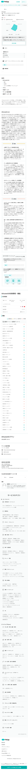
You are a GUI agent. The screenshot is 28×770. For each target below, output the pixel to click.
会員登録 (18, 1)
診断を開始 (14, 43)
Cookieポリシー (5, 749)
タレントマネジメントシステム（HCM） (12, 13)
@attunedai (6, 452)
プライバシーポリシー (6, 746)
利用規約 (3, 744)
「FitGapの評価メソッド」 (10, 102)
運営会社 (3, 742)
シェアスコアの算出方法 (6, 755)
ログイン (24, 1)
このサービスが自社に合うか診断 (14, 767)
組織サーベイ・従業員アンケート (8, 15)
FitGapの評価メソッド (6, 753)
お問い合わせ (4, 751)
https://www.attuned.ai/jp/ (9, 450)
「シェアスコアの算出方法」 (9, 104)
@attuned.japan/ (7, 454)
